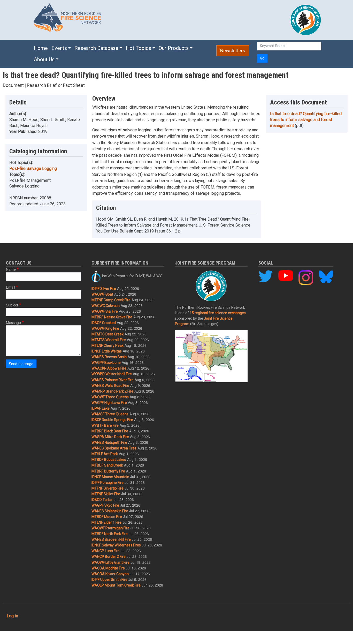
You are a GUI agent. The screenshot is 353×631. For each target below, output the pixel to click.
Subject (12, 304)
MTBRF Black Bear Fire (109, 431)
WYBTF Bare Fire (105, 425)
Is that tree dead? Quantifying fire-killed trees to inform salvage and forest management (306, 119)
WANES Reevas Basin (109, 357)
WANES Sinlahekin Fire (109, 511)
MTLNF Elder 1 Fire (106, 522)
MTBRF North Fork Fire (109, 534)
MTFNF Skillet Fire (105, 494)
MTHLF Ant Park (104, 454)
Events (59, 48)
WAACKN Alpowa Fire (108, 368)
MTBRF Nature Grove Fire (111, 317)
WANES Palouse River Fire (112, 380)
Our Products (174, 48)
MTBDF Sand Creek (107, 465)
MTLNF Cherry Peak (107, 345)
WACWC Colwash (105, 306)
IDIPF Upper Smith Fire (109, 579)
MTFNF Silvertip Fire (107, 488)
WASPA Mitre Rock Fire (110, 437)
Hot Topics (138, 48)
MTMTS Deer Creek (107, 334)
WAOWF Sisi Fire (104, 311)
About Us (44, 60)
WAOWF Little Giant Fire (110, 562)
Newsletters (232, 50)
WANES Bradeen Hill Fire (111, 539)
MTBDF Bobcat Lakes (108, 459)
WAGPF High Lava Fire (109, 403)
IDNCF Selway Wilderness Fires (116, 545)
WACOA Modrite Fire (108, 568)
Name (11, 269)
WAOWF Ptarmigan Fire (110, 528)
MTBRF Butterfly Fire (108, 471)
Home (41, 48)
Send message (21, 363)
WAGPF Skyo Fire (105, 505)
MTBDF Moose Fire (106, 517)
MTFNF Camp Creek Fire (111, 300)
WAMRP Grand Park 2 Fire (112, 391)
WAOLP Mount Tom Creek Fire (116, 585)
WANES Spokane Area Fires (113, 448)
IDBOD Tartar (102, 500)
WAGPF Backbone (106, 362)
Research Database (96, 48)
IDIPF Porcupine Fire (107, 482)
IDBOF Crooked (103, 323)
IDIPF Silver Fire (103, 289)
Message (13, 322)
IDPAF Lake (100, 408)
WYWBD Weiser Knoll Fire (111, 374)
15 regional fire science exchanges (218, 313)
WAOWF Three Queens (110, 397)
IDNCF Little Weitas (106, 351)
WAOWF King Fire (105, 328)
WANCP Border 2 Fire (108, 556)
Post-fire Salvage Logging (33, 168)
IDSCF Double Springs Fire (112, 420)
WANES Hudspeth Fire (109, 442)
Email (10, 287)
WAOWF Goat (102, 294)
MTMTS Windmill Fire (108, 340)
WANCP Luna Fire (105, 551)
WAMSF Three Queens (109, 414)
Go (262, 58)
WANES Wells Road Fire (110, 386)
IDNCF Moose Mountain (110, 477)
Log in (12, 615)
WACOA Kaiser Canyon (110, 574)
